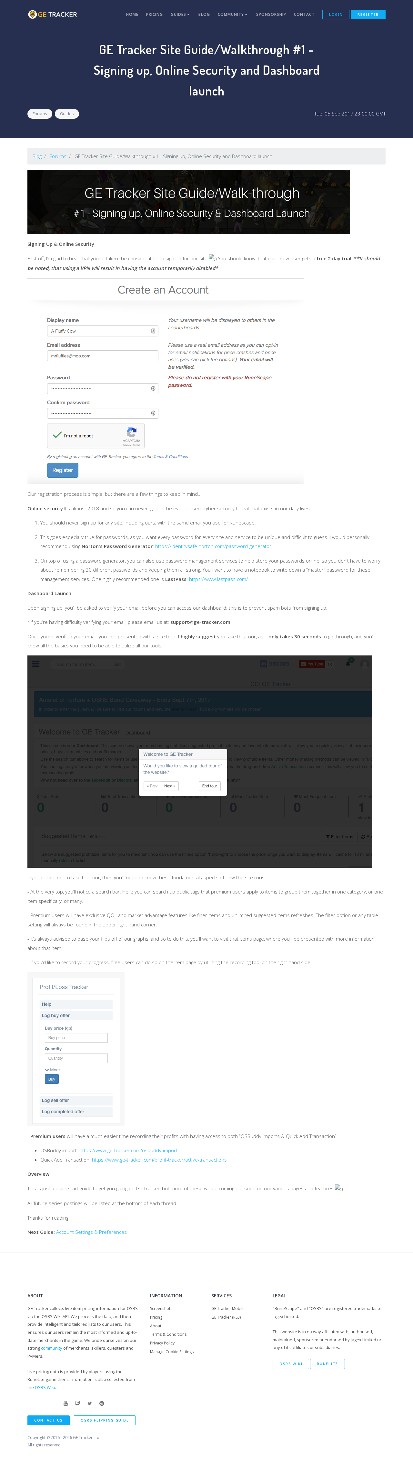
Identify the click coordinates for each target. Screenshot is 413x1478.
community (51, 1348)
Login (336, 14)
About (155, 1326)
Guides (179, 14)
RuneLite (327, 1363)
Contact (304, 14)
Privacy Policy (162, 1343)
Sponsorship (271, 14)
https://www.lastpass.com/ (218, 579)
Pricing (154, 14)
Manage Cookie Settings (172, 1351)
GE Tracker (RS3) (226, 1317)
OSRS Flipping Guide (105, 1420)
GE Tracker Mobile (228, 1308)
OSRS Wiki (45, 1387)
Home (132, 14)
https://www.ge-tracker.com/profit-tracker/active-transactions (159, 1159)
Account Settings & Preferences (91, 1232)
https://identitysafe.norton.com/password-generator (213, 546)
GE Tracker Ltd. (86, 1437)
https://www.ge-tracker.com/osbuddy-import (128, 1150)
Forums (40, 113)
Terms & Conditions (168, 1334)
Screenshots (161, 1308)
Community (231, 14)
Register (368, 14)
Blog (204, 14)
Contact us (48, 1420)
